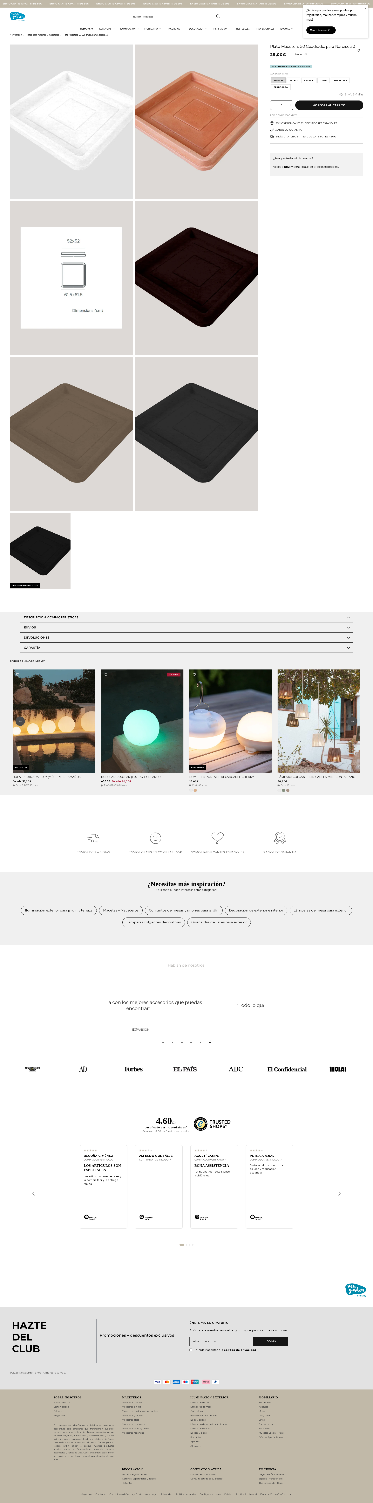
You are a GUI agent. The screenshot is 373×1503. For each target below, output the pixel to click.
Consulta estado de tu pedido (206, 1478)
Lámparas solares (200, 1428)
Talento (58, 1410)
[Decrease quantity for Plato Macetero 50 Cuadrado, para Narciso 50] (273, 105)
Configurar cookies (210, 1494)
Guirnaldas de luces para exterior (219, 922)
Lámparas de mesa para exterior (321, 910)
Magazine (59, 1415)
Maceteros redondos (133, 1432)
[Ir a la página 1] (182, 1245)
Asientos (263, 1406)
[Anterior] (33, 1193)
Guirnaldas (196, 1410)
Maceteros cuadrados (133, 1424)
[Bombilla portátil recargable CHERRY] (230, 721)
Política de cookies (186, 1494)
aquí (287, 167)
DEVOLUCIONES (36, 637)
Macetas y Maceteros (121, 910)
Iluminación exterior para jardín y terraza (59, 910)
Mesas (262, 1410)
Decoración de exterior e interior (256, 910)
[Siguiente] (339, 1193)
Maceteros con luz (132, 1402)
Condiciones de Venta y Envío (125, 1494)
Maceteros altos (130, 1419)
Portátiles (195, 1437)
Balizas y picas (198, 1432)
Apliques (195, 1441)
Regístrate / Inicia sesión (272, 1474)
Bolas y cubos (198, 1419)
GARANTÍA (32, 647)
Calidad (228, 1494)
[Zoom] (125, 52)
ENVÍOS (30, 627)
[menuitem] (86, 29)
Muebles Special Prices (271, 1432)
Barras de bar (266, 1424)
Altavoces (195, 1445)
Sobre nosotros (62, 1402)
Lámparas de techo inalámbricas (208, 1424)
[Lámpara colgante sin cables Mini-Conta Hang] (319, 721)
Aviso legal (151, 1494)
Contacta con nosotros (203, 1474)
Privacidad (167, 1494)
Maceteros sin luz (131, 1406)
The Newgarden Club (270, 1482)
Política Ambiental (246, 1494)
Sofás (262, 1419)
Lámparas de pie (199, 1402)
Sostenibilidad (61, 1406)
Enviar (270, 1341)
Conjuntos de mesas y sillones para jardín (184, 910)
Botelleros (264, 1428)
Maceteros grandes (132, 1415)
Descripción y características (51, 617)
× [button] (365, 8)
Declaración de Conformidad (276, 1494)
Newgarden (16, 34)
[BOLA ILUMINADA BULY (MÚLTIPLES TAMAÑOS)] (54, 721)
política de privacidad (240, 1349)
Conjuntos (264, 1415)
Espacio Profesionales (270, 1478)
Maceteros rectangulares (135, 1428)
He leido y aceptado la (224, 1349)
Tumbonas (265, 1402)
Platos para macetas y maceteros (42, 34)
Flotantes (127, 1482)
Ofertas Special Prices (271, 1437)
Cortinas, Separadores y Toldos (139, 1478)
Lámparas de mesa (201, 1406)
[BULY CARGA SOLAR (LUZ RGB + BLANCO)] (142, 721)
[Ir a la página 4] (192, 1245)
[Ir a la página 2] (186, 1245)
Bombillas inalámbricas (203, 1415)
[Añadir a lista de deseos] (358, 50)
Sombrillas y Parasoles (134, 1474)
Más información (321, 30)
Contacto (100, 1494)
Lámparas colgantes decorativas (153, 922)
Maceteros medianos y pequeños (140, 1410)
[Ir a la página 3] (189, 1245)
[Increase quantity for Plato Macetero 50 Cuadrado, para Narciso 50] (290, 105)
